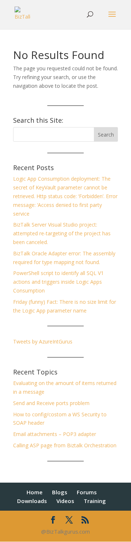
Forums (87, 492)
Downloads (32, 500)
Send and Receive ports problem (51, 403)
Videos (65, 500)
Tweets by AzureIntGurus (42, 341)
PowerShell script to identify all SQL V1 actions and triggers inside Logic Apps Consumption (58, 282)
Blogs (59, 492)
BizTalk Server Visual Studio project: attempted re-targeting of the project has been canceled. (62, 233)
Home (35, 492)
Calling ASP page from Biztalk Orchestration (64, 445)
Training (95, 500)
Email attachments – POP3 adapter (54, 434)
